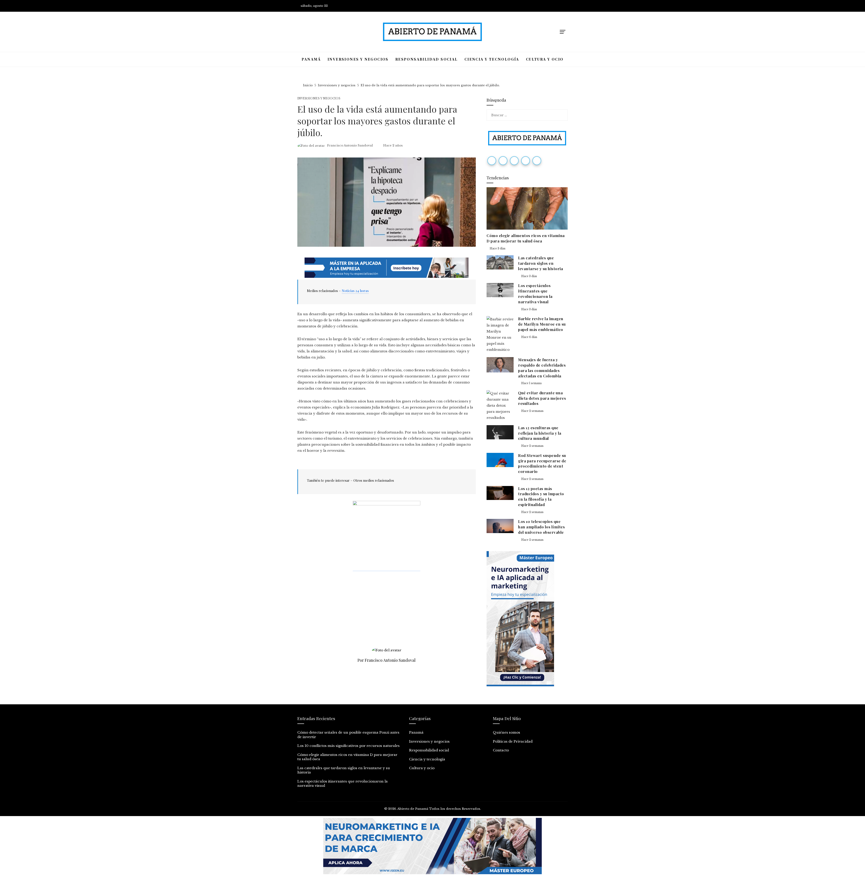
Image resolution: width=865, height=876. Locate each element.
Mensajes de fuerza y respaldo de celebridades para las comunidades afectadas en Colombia (542, 367)
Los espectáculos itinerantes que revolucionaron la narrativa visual (535, 293)
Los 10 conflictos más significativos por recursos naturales (348, 746)
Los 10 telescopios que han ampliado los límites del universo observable (541, 527)
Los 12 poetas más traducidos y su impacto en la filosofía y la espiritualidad (541, 496)
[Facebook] (491, 160)
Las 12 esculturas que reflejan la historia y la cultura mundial (539, 433)
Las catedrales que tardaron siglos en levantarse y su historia (540, 263)
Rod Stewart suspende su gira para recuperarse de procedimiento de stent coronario (542, 463)
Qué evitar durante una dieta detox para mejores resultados (542, 398)
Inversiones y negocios (318, 98)
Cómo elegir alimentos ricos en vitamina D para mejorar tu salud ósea (526, 238)
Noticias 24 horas (355, 290)
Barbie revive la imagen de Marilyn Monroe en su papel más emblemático (542, 324)
